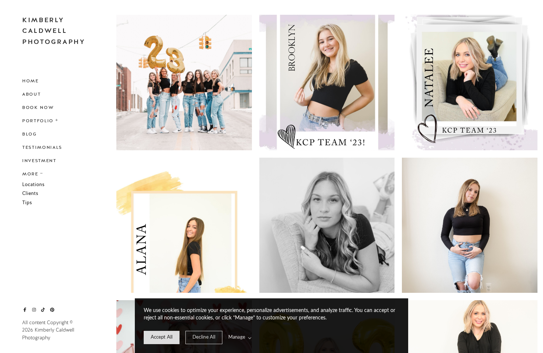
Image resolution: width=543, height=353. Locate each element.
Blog (29, 134)
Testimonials (42, 147)
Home (30, 81)
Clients (30, 193)
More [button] (30, 174)
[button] (57, 119)
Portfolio (38, 121)
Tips (27, 202)
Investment (39, 161)
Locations (33, 184)
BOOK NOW (38, 107)
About (31, 94)
